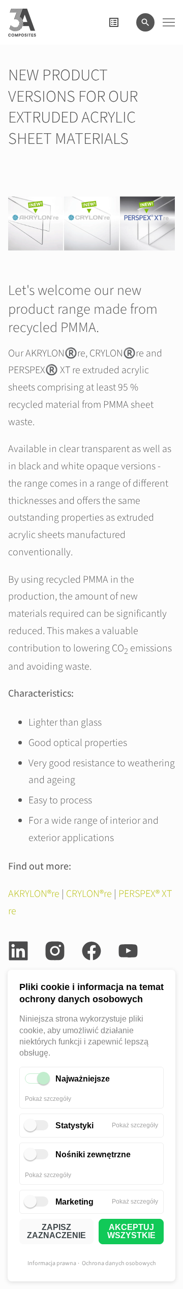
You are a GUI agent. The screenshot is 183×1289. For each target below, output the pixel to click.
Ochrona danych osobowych (119, 1263)
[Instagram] (55, 951)
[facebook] (91, 951)
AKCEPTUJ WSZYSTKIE (131, 1231)
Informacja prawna (51, 1263)
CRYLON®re (89, 894)
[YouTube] (128, 951)
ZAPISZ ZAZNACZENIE (56, 1231)
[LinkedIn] (18, 951)
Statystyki (74, 1125)
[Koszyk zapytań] (114, 22)
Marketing (74, 1201)
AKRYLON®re (33, 894)
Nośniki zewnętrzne (93, 1154)
